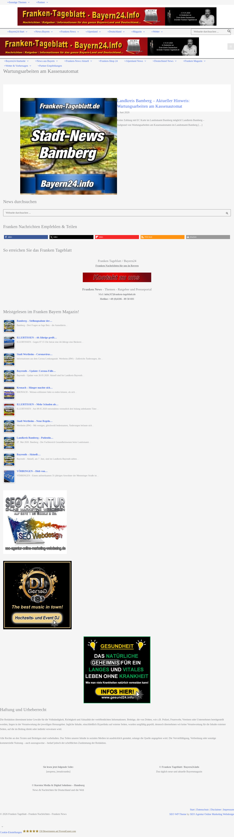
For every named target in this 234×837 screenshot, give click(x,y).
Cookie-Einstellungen (11, 832)
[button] (28, 2)
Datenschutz (202, 809)
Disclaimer (215, 809)
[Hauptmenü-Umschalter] (230, 46)
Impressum (228, 809)
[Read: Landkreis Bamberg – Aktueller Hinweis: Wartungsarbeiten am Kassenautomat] (68, 146)
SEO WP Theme (177, 814)
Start (192, 809)
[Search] (229, 32)
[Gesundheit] (117, 669)
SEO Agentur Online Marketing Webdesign (212, 814)
